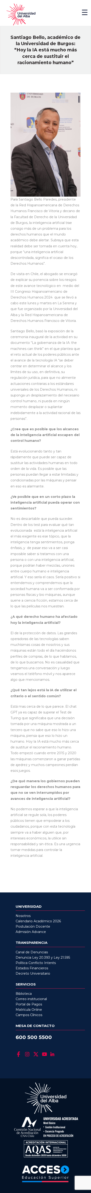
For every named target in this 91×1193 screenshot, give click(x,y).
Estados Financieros (32, 968)
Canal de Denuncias (32, 952)
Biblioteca (24, 994)
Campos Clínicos (29, 1015)
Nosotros (23, 916)
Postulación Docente (33, 926)
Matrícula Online (29, 1010)
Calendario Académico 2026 (38, 921)
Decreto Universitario (33, 973)
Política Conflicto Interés (36, 963)
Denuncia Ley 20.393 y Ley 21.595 (43, 957)
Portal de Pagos (29, 1004)
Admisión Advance (31, 932)
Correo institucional (31, 999)
